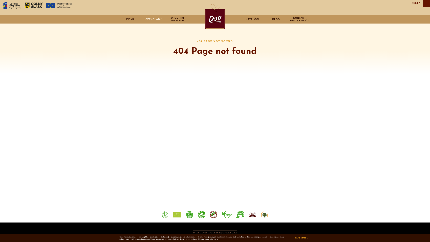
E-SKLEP (416, 3)
